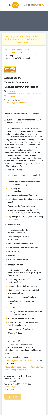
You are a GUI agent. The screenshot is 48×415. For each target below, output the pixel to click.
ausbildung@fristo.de (13, 361)
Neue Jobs (23, 42)
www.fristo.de (29, 361)
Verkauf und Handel (12, 52)
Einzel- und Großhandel (20, 49)
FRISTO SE (11, 91)
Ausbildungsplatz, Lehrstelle (15, 103)
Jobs (5, 49)
